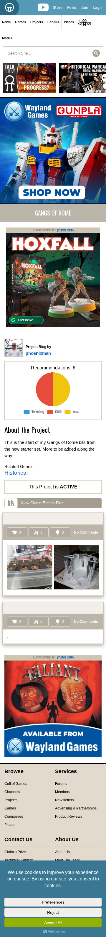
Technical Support (18, 860)
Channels (12, 792)
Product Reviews (68, 816)
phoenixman (38, 353)
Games (20, 22)
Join (84, 7)
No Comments (86, 532)
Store (58, 7)
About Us (62, 852)
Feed (71, 7)
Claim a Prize (15, 852)
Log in (98, 7)
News (6, 22)
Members (62, 792)
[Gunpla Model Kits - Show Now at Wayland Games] (53, 150)
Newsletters (64, 800)
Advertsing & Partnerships (76, 808)
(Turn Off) (65, 230)
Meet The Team (67, 860)
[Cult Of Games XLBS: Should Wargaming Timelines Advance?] (29, 80)
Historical (16, 473)
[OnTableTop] (9, 7)
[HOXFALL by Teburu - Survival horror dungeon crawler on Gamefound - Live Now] (53, 326)
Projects (36, 22)
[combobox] (53, 53)
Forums (53, 22)
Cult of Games (15, 784)
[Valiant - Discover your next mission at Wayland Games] (53, 756)
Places (69, 22)
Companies (13, 816)
